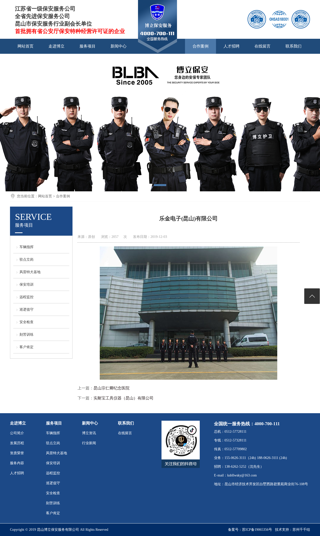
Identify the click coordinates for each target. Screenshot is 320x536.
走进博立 (56, 46)
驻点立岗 (27, 259)
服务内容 (17, 463)
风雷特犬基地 (30, 272)
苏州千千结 (301, 529)
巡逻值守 (27, 309)
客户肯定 (27, 347)
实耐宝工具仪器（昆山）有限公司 (124, 398)
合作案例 (200, 46)
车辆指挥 (27, 247)
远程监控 (27, 297)
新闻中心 (118, 46)
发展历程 (17, 443)
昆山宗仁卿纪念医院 (112, 388)
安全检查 (27, 322)
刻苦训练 (27, 334)
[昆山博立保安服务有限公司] (157, 52)
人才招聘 (232, 46)
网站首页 (26, 46)
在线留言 (262, 46)
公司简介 (17, 433)
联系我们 (294, 46)
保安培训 (27, 284)
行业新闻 (89, 443)
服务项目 (88, 46)
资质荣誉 (17, 453)
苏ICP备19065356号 (257, 529)
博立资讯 (89, 433)
